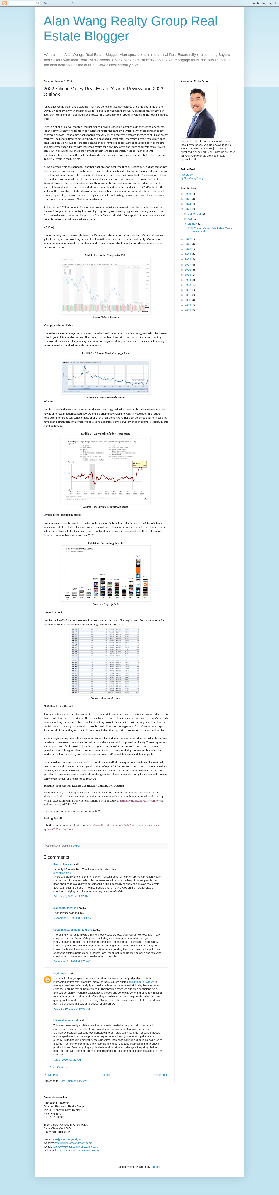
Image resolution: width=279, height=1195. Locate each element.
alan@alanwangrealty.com (68, 1139)
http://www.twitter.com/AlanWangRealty (75, 1146)
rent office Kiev (62, 873)
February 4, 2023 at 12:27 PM (70, 896)
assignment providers (141, 981)
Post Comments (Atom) (73, 1080)
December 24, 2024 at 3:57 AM (71, 961)
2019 (188, 254)
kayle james (60, 973)
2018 (188, 259)
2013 (188, 284)
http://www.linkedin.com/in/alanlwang (77, 1150)
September (195, 213)
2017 (188, 264)
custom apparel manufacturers (72, 929)
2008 (188, 310)
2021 (188, 244)
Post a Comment (59, 1067)
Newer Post (51, 1074)
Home (106, 1074)
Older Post (160, 1074)
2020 (188, 249)
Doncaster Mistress (65, 907)
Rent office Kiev (63, 864)
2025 (188, 199)
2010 (188, 300)
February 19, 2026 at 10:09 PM (71, 1008)
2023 (188, 209)
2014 (188, 279)
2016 (188, 269)
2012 (188, 290)
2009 (188, 305)
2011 (188, 295)
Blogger (155, 1166)
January (193, 223)
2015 (188, 274)
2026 (188, 193)
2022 (188, 239)
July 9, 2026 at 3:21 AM (67, 1059)
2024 (188, 204)
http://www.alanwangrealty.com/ (73, 1143)
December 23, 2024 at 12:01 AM (72, 917)
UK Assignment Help (66, 1020)
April (191, 218)
